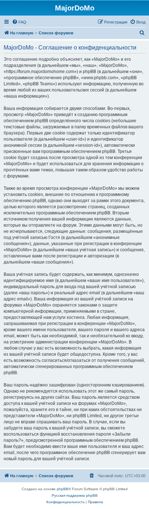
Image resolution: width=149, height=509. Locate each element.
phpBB (62, 489)
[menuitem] (19, 22)
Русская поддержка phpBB (75, 495)
